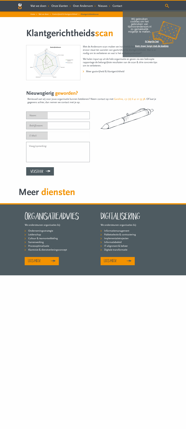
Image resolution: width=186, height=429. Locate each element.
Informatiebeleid (113, 242)
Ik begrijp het (152, 41)
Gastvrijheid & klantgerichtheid (64, 14)
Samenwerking (36, 242)
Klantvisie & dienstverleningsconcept (47, 249)
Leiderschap (34, 234)
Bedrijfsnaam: (37, 125)
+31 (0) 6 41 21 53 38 (134, 99)
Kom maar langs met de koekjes (152, 46)
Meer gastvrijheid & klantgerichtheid (105, 71)
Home (32, 14)
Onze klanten (59, 6)
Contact (117, 6)
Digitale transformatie (115, 249)
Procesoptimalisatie (38, 246)
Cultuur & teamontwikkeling (43, 238)
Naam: (34, 115)
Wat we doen (44, 14)
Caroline (118, 99)
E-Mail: (34, 135)
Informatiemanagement (116, 230)
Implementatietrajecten (116, 238)
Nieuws (102, 6)
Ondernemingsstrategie (40, 230)
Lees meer (34, 260)
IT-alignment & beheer (116, 246)
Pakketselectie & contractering (120, 234)
